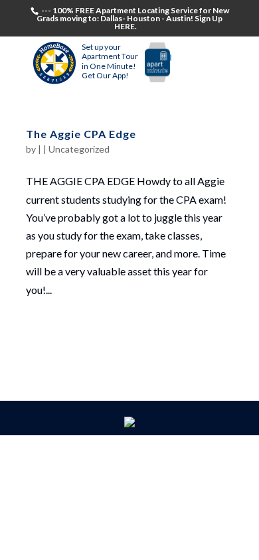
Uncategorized (79, 149)
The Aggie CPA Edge (81, 133)
